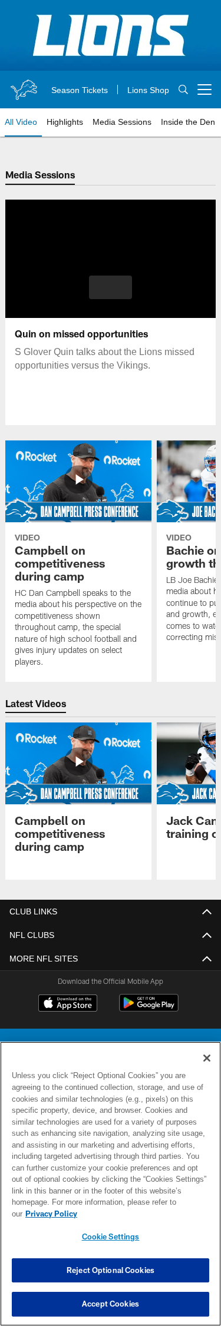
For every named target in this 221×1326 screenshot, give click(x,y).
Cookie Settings (111, 1236)
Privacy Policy (142, 1213)
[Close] (207, 1070)
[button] (110, 287)
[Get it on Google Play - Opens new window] (149, 1008)
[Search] (183, 90)
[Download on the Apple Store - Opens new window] (67, 1004)
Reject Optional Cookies (110, 1270)
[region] (110, 1189)
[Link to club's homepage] (23, 84)
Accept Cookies (110, 1303)
